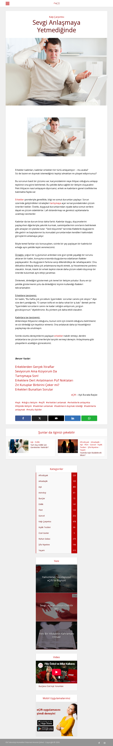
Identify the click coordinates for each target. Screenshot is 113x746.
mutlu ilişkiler (35, 409)
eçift (42, 402)
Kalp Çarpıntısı (56, 16)
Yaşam (82, 450)
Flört (86, 444)
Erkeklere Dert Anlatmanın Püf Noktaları (44, 380)
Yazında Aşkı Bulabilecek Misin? (91, 453)
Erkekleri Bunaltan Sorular (34, 389)
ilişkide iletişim (24, 406)
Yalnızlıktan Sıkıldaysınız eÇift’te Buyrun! (56, 578)
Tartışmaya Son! (26, 376)
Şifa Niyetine (93, 447)
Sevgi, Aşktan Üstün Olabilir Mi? (56, 607)
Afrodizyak (84, 442)
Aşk (31, 442)
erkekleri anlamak (57, 402)
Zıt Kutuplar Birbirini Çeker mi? (37, 385)
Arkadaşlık (95, 442)
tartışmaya (55, 203)
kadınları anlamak (44, 406)
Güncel (93, 444)
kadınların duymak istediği (69, 406)
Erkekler (19, 199)
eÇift (73, 394)
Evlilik (37, 442)
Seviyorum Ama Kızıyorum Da (36, 371)
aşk (18, 402)
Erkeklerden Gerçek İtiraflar (34, 367)
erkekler (58, 335)
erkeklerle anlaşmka (79, 402)
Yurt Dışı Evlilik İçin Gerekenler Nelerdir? (39, 446)
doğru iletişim (30, 402)
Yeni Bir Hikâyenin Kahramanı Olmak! (56, 635)
